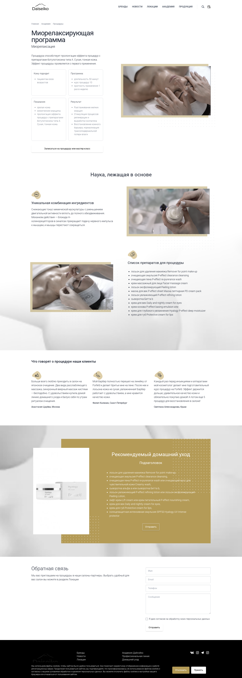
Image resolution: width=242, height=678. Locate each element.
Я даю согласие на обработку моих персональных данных (179, 619)
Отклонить (181, 670)
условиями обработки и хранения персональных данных (76, 671)
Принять (198, 670)
